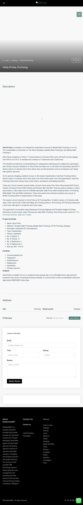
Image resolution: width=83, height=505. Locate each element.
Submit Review (14, 381)
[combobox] (60, 318)
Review (10, 360)
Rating (45, 350)
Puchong (14, 60)
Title (9, 350)
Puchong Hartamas (10, 215)
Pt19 (77, 212)
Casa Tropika (26, 215)
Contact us (27, 424)
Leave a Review (74, 318)
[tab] (79, 14)
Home (7, 60)
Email (9, 341)
